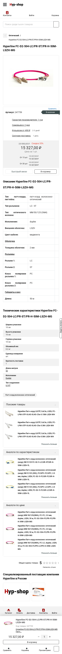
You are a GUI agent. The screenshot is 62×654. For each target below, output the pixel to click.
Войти (31, 15)
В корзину (46, 171)
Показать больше (49, 444)
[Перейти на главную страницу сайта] (22, 4)
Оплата (19, 613)
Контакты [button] (7, 15)
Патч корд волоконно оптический (20, 395)
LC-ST (8, 385)
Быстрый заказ (19, 171)
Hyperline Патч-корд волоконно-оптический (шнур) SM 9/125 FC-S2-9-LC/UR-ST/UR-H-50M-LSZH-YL (37, 462)
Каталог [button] (8, 613)
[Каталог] (5, 4)
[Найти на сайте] (56, 24)
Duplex (8, 378)
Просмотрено (45, 650)
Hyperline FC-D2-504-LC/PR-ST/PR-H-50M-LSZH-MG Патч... (36, 630)
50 (7, 371)
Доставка (31, 613)
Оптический (14, 35)
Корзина (55, 15)
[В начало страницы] (56, 648)
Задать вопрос (61, 326)
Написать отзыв (49, 567)
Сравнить (7, 650)
